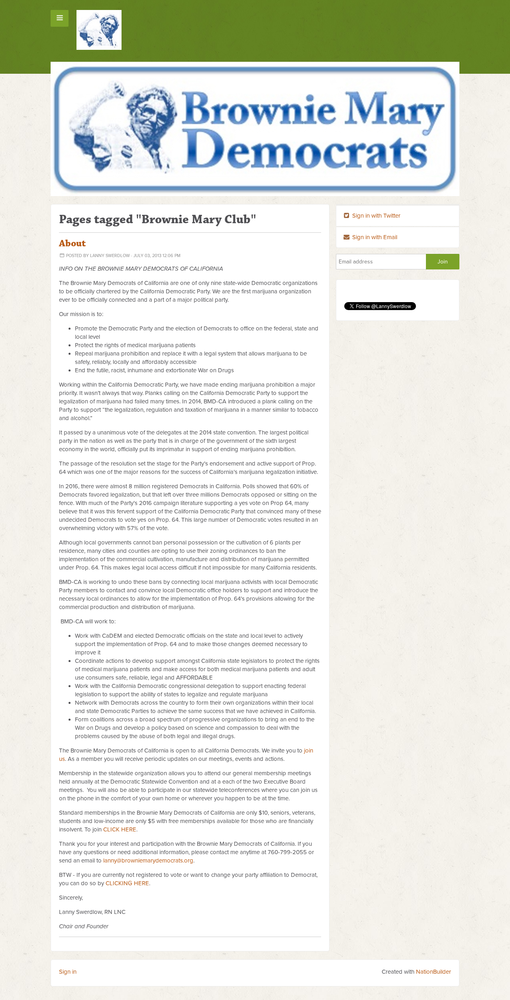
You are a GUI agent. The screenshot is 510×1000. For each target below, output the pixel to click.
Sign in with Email (374, 237)
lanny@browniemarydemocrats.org (148, 860)
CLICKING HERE (127, 883)
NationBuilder (433, 971)
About (72, 244)
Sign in (67, 971)
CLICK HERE (119, 829)
